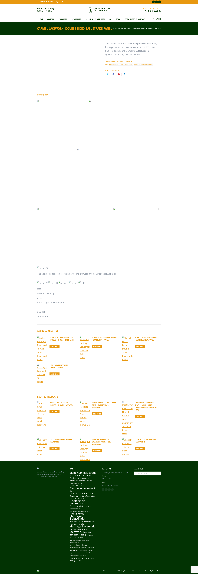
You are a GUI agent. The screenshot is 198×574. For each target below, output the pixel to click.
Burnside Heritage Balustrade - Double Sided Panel (104, 338)
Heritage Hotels (77, 524)
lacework (76, 532)
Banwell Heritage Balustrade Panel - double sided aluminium (104, 405)
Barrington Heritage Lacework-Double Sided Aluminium (101, 441)
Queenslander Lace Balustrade (78, 547)
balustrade (74, 480)
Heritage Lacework (82, 526)
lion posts (90, 535)
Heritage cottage (75, 521)
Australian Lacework (79, 478)
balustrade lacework (85, 481)
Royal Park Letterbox (75, 553)
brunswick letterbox (76, 483)
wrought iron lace (77, 561)
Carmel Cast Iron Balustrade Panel (143, 64)
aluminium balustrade (83, 473)
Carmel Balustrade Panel (126, 64)
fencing (73, 514)
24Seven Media (156, 571)
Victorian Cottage (75, 558)
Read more (54, 346)
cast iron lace (77, 485)
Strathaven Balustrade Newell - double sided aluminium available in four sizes (146, 406)
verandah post (74, 555)
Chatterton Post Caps (75, 508)
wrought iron (87, 558)
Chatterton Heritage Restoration (82, 496)
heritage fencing (87, 521)
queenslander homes (79, 545)
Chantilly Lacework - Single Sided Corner (146, 440)
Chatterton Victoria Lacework (78, 511)
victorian (83, 555)
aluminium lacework (80, 475)
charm (72, 491)
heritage (81, 514)
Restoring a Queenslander (87, 550)
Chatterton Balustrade (82, 493)
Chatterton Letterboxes (80, 506)
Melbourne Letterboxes (76, 537)
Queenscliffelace (74, 542)
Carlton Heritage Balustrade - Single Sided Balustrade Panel (62, 338)
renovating (91, 547)
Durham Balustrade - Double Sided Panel (61, 440)
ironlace (85, 529)
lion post (87, 532)
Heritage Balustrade (77, 517)
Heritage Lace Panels (117, 61)
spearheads (86, 553)
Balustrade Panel (113, 64)
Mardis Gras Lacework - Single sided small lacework (61, 403)
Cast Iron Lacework (83, 488)
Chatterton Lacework (77, 502)
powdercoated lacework (79, 540)
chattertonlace (77, 498)
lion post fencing (78, 535)
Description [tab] (42, 94)
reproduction (74, 550)
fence (88, 511)
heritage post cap (75, 529)
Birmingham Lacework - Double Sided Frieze (59, 366)
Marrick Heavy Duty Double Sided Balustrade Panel (146, 338)
